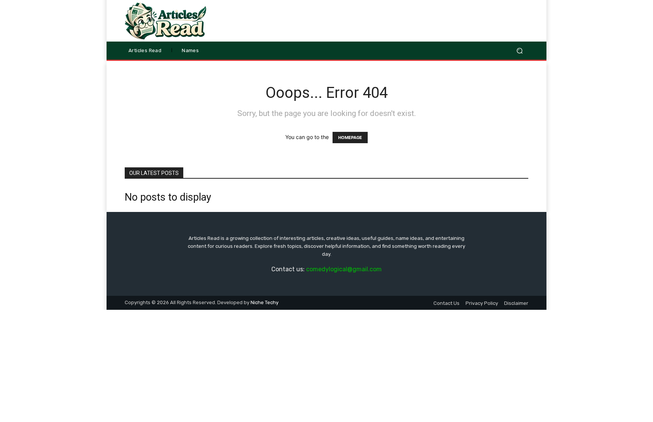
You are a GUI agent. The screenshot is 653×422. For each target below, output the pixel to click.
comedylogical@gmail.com (344, 269)
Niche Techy (265, 302)
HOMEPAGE (350, 137)
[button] (519, 51)
